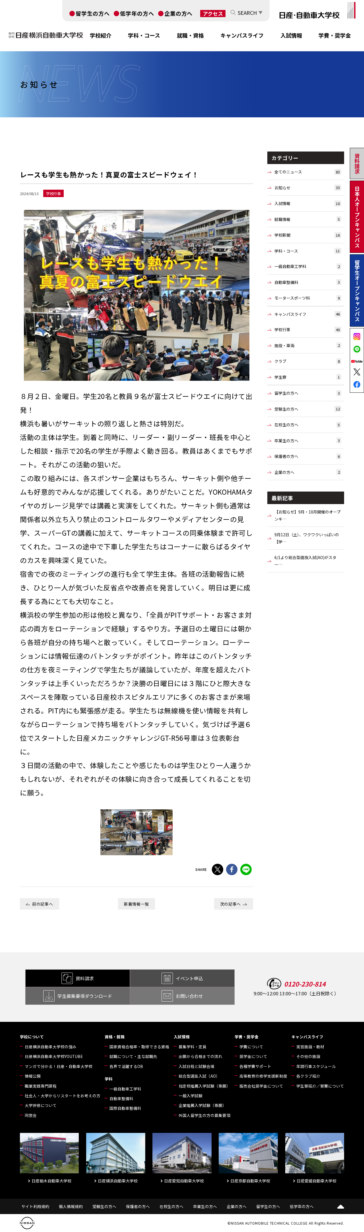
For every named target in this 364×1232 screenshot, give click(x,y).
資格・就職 (115, 1036)
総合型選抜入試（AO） (199, 1076)
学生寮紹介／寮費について (320, 1086)
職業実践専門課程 (41, 1086)
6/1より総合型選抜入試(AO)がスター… (305, 560)
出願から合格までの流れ (200, 1056)
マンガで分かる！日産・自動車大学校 (58, 1066)
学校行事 (307, 329)
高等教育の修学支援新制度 (263, 1076)
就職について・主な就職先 (133, 1056)
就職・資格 (190, 35)
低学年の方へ (137, 13)
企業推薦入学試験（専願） (202, 1105)
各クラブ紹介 (308, 1076)
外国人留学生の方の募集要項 (204, 1115)
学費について (251, 1046)
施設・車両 (307, 345)
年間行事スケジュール (316, 1066)
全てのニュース (307, 172)
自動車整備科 (307, 282)
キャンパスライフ (242, 35)
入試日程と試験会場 (196, 1066)
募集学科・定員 (192, 1046)
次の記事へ (230, 904)
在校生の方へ (307, 424)
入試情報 (291, 35)
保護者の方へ (307, 456)
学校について (32, 1036)
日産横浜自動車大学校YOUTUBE (54, 1056)
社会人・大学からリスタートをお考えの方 (62, 1095)
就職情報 (307, 219)
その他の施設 (308, 1056)
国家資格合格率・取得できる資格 (139, 1046)
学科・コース (144, 35)
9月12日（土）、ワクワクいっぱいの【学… (306, 538)
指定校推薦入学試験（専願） (204, 1086)
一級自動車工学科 (307, 266)
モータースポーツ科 (307, 298)
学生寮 (307, 377)
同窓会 (31, 1115)
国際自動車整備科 (125, 1108)
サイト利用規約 (35, 1206)
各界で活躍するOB (126, 1066)
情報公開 (33, 1076)
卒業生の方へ (307, 440)
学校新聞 (307, 235)
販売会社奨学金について (261, 1086)
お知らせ (307, 188)
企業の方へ (178, 13)
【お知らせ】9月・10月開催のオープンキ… (307, 515)
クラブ (307, 361)
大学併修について (41, 1105)
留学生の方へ (93, 13)
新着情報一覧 (136, 904)
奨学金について (253, 1056)
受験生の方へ (307, 409)
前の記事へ (42, 904)
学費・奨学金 (334, 35)
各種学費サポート (255, 1066)
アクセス (213, 13)
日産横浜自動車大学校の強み (50, 1046)
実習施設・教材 (310, 1046)
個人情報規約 (71, 1206)
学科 (109, 1079)
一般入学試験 (190, 1095)
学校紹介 (100, 35)
